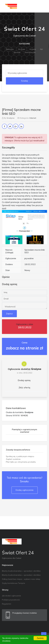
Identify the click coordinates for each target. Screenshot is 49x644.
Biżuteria (33, 49)
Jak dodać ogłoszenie (11, 595)
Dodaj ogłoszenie (25, 490)
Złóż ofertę (24, 387)
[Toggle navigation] (43, 6)
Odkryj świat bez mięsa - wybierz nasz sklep (21, 579)
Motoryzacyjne (30, 52)
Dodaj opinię (24, 380)
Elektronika (10, 49)
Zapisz (9, 313)
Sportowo (17, 52)
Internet (33, 118)
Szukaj (24, 81)
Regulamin (6, 604)
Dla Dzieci (21, 49)
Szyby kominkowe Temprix (13, 583)
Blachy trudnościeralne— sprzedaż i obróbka (21, 571)
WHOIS (24, 415)
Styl (41, 49)
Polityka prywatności (11, 600)
